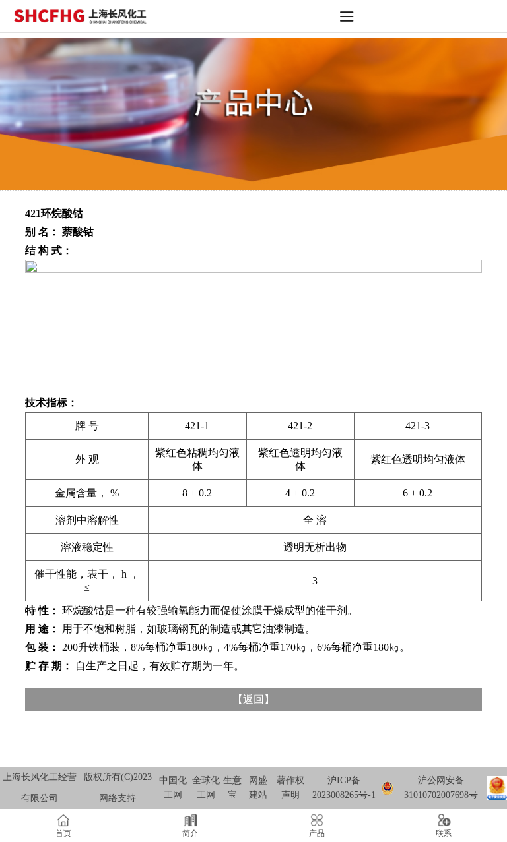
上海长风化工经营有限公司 (40, 787)
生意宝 (232, 787)
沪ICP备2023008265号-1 (344, 787)
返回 (253, 699)
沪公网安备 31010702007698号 (441, 787)
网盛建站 (258, 787)
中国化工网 (173, 787)
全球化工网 (206, 787)
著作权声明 (290, 787)
